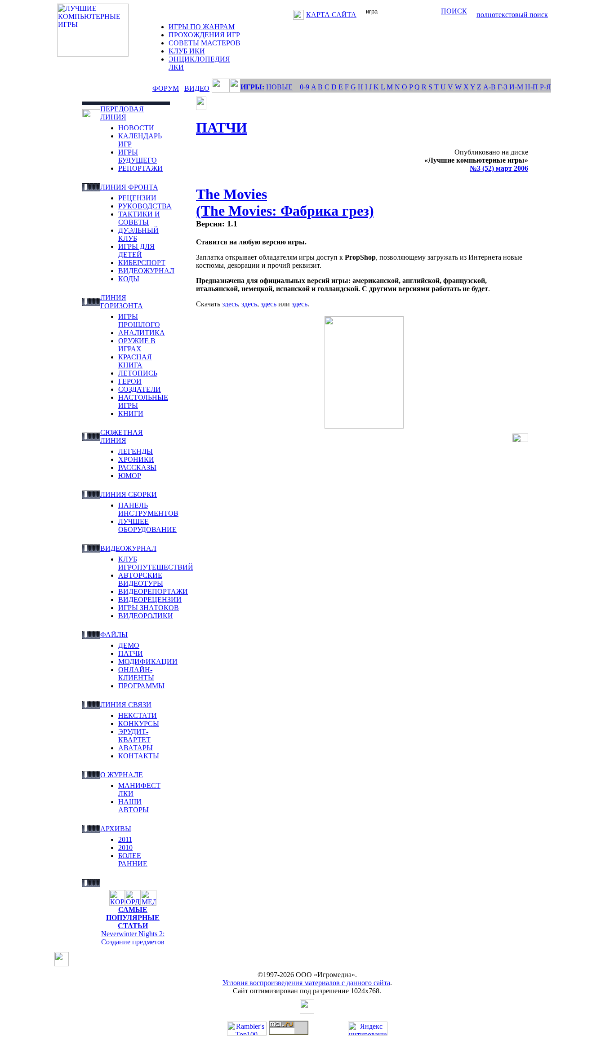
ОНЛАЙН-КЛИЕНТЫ (136, 674)
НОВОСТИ (136, 128)
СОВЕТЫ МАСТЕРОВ (204, 43)
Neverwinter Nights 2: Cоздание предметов (133, 938)
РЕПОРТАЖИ (140, 168)
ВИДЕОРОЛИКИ (145, 616)
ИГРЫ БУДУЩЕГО (137, 156)
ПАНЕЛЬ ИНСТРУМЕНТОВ (148, 509)
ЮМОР (129, 475)
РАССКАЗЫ (137, 467)
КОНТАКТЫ (138, 756)
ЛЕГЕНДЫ (135, 451)
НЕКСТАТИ (137, 715)
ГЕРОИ (130, 381)
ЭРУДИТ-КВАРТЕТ (134, 735)
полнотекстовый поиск (512, 14)
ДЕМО (128, 645)
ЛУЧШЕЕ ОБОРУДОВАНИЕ (147, 525)
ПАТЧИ (130, 653)
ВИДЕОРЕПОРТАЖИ (153, 591)
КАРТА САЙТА (331, 14)
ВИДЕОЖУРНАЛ (146, 270)
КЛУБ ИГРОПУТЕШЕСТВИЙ (155, 563)
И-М (516, 87)
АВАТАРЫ (135, 748)
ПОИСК (454, 11)
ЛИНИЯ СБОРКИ (128, 494)
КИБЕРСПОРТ (141, 262)
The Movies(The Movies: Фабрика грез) (285, 202)
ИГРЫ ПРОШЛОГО (139, 320)
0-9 (304, 87)
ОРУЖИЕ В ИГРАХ (137, 345)
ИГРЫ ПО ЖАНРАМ (202, 27)
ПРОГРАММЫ (141, 686)
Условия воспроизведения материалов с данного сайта (306, 983)
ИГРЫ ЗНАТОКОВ (148, 607)
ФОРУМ (165, 88)
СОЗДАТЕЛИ (139, 389)
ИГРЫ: (252, 87)
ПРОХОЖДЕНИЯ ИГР (204, 35)
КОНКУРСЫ (138, 723)
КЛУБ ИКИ (187, 51)
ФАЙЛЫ (114, 634)
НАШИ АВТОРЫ (133, 806)
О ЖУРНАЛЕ (121, 775)
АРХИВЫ (115, 828)
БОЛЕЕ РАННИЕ (132, 859)
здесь (230, 304)
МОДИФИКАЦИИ (148, 661)
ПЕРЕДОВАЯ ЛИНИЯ (122, 113)
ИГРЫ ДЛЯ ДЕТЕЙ (136, 250)
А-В (489, 87)
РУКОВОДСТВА (145, 206)
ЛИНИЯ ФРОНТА (129, 187)
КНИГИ (130, 413)
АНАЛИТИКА (141, 332)
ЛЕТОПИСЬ (137, 373)
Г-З (502, 87)
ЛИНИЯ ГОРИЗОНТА (121, 302)
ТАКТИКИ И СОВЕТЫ (139, 218)
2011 (125, 839)
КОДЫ (128, 279)
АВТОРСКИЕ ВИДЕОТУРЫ (140, 579)
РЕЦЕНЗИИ (137, 198)
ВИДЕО (196, 88)
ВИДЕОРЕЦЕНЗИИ (150, 599)
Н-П (531, 87)
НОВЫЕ (279, 87)
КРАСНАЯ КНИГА (135, 361)
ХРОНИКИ (136, 459)
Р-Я (545, 87)
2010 (125, 847)
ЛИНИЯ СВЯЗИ (125, 704)
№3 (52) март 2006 (499, 168)
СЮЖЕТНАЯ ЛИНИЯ (121, 436)
